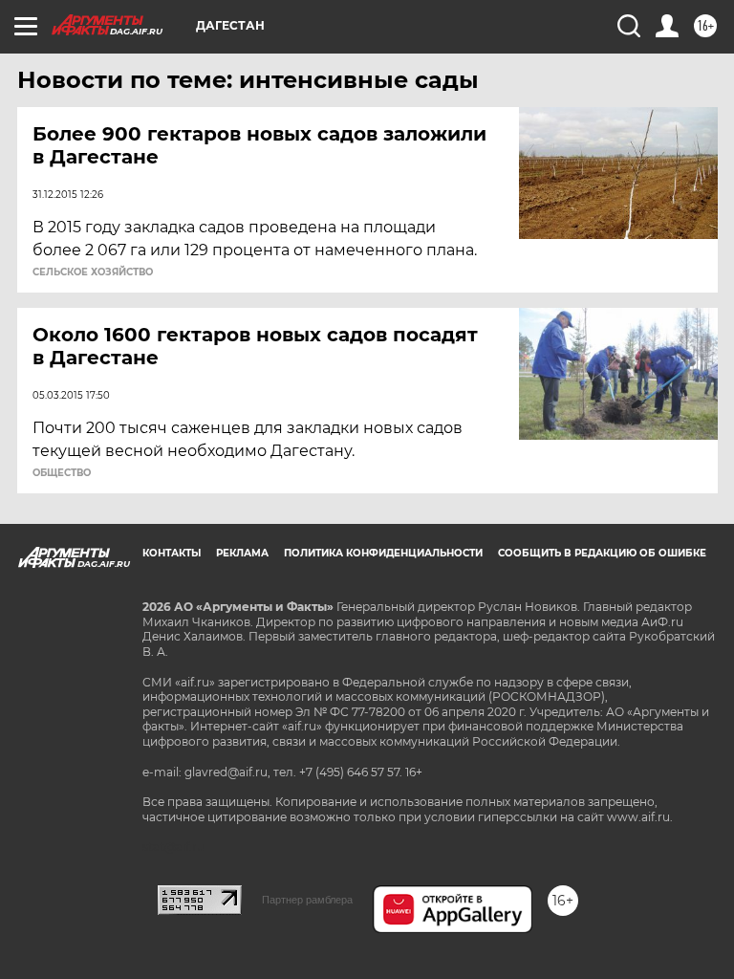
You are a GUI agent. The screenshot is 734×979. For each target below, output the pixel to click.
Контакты (171, 553)
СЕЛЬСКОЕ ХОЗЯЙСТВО (92, 272)
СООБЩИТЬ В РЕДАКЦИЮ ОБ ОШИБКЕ (602, 553)
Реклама (242, 553)
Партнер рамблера (307, 899)
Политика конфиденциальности (383, 553)
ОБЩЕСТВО (61, 473)
